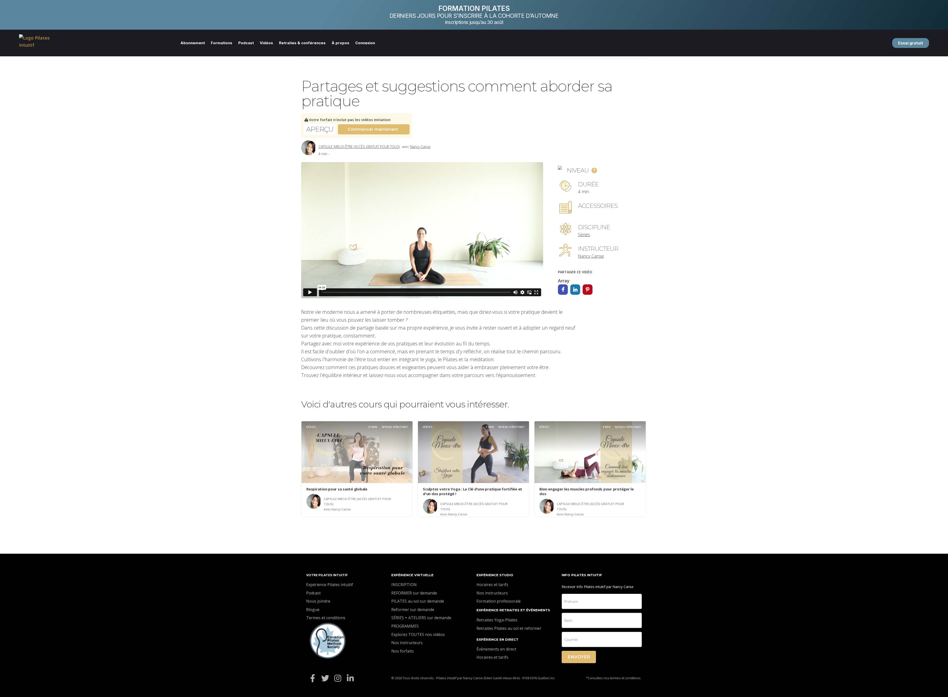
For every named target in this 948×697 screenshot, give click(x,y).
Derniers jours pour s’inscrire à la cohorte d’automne (474, 15)
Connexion (365, 43)
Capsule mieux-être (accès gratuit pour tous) (359, 146)
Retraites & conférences (302, 43)
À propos (340, 43)
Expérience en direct (497, 639)
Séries (584, 234)
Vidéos (266, 43)
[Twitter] (325, 678)
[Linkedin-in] (350, 678)
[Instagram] (337, 678)
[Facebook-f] (312, 678)
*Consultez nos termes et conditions (613, 678)
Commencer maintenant (373, 129)
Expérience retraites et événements (513, 610)
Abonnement (192, 43)
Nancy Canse (420, 146)
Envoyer (579, 657)
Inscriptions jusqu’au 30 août (474, 22)
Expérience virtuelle (412, 575)
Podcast (246, 43)
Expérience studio (494, 575)
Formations (221, 43)
